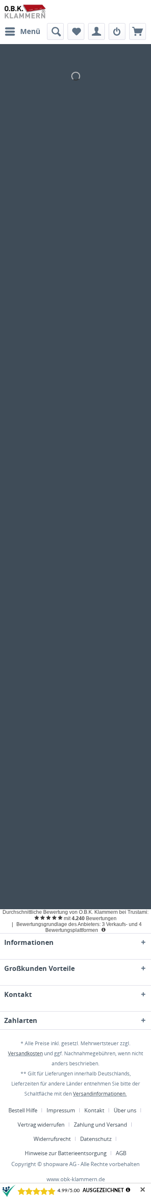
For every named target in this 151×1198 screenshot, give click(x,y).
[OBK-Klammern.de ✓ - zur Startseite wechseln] (25, 11)
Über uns (125, 1110)
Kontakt (94, 1110)
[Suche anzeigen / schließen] (55, 31)
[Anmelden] (117, 31)
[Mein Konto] (96, 31)
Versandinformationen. (100, 1093)
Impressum (61, 1110)
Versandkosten (25, 1053)
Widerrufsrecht (52, 1139)
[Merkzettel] (76, 31)
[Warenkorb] (137, 31)
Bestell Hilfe (22, 1110)
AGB (121, 1153)
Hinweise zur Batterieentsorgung (66, 1153)
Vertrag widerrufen (41, 1124)
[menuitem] (22, 31)
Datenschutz (96, 1139)
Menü (30, 31)
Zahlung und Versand (100, 1124)
